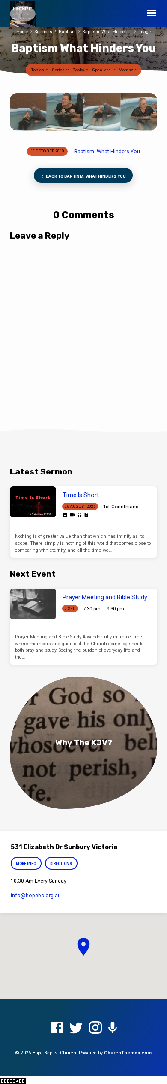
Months (126, 69)
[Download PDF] (86, 515)
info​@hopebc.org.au (36, 896)
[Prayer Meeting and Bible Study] (33, 604)
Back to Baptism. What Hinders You (85, 176)
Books (78, 69)
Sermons (43, 31)
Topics (38, 69)
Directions (61, 864)
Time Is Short (81, 495)
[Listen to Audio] (79, 515)
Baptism (67, 31)
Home (22, 31)
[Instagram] (95, 1028)
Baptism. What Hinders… (107, 31)
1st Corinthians (120, 507)
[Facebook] (57, 1028)
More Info (26, 864)
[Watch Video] (72, 515)
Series (59, 69)
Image (144, 31)
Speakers (102, 69)
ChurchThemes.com (128, 1053)
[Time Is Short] (33, 501)
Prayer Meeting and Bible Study (105, 597)
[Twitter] (76, 1028)
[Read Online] (65, 515)
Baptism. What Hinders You (107, 152)
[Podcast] (112, 1028)
